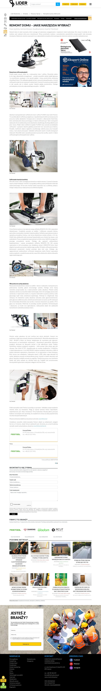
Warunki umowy (13, 681)
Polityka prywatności (15, 685)
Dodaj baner (13, 665)
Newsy (11, 673)
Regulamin (12, 687)
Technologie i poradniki (16, 675)
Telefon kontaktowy (15, 485)
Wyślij (13, 514)
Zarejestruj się (31, 659)
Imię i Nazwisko (13, 474)
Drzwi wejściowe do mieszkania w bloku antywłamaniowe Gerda (82, 589)
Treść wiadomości (14, 490)
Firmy (11, 671)
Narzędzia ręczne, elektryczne (51, 14)
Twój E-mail (12, 479)
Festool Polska (27, 430)
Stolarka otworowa (22, 593)
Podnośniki (68, 18)
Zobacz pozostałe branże (80, 18)
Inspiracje (12, 677)
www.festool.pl (43, 419)
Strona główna (13, 659)
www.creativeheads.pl (51, 677)
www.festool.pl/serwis (39, 426)
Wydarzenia (12, 679)
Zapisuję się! (26, 644)
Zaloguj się (30, 661)
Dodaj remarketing (14, 667)
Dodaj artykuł (13, 663)
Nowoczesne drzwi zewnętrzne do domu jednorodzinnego (19, 589)
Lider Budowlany (15, 14)
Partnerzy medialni (14, 683)
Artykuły (25, 14)
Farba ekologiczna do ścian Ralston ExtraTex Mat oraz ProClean (61, 589)
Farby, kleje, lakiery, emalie (43, 560)
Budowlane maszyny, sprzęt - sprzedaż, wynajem (23, 18)
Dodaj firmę (12, 661)
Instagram (77, 668)
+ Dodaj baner (82, 4)
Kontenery (56, 18)
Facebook (77, 660)
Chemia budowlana (85, 564)
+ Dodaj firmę (65, 4)
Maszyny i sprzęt (35, 14)
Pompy (62, 18)
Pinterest (77, 664)
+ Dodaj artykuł (74, 4)
